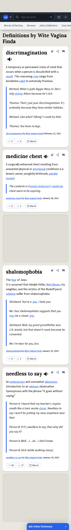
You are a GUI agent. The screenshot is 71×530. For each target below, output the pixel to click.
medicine (57, 186)
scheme (11, 294)
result (9, 76)
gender (53, 174)
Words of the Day (13, 25)
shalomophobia (13, 351)
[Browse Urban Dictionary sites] (7, 17)
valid (22, 81)
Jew (34, 302)
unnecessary (17, 382)
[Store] (58, 17)
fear (13, 280)
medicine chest (13, 198)
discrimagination (14, 133)
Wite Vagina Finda (34, 133)
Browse (31, 25)
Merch (33, 141)
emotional (39, 169)
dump (42, 408)
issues (10, 178)
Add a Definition (48, 25)
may (35, 76)
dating (19, 94)
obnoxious (51, 382)
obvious (34, 386)
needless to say (13, 457)
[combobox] (34, 17)
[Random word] (51, 17)
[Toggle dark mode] (65, 17)
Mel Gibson (53, 285)
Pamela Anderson (39, 186)
